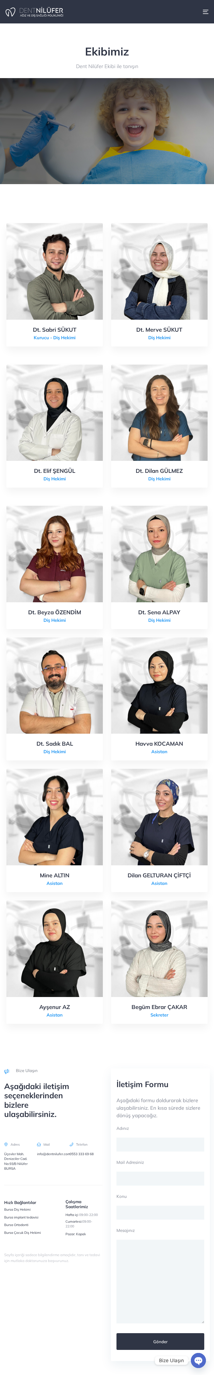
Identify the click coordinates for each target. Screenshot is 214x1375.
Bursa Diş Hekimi (17, 1209)
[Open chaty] (198, 1360)
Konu (121, 1196)
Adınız (122, 1128)
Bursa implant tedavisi (21, 1217)
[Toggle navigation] (174, 11)
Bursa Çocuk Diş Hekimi (22, 1232)
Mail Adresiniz (130, 1162)
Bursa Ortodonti (16, 1225)
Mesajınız (125, 1230)
